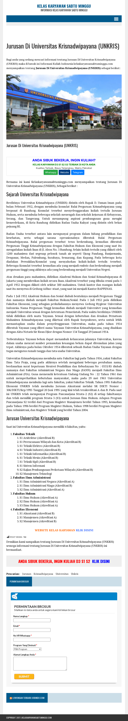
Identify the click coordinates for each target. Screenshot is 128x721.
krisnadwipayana (43, 573)
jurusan (26, 573)
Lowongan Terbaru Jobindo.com (28, 697)
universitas (62, 573)
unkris (74, 573)
